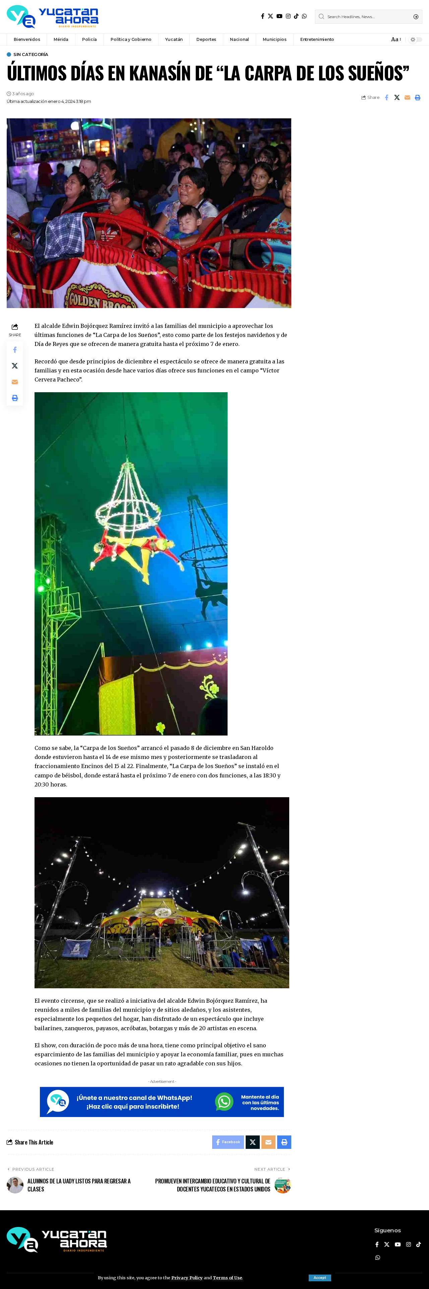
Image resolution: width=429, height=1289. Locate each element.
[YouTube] (279, 16)
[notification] (382, 39)
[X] (270, 16)
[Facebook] (262, 16)
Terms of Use (227, 1277)
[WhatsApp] (304, 16)
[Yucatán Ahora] (53, 16)
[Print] (417, 97)
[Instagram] (288, 16)
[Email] (407, 97)
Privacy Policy (187, 1277)
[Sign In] (370, 39)
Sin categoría (30, 54)
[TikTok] (296, 16)
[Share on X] (397, 97)
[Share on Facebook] (386, 97)
